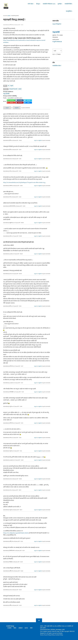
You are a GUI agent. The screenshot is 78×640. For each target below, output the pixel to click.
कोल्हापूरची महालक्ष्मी (13, 89)
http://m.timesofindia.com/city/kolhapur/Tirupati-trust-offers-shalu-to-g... (24, 182)
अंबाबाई (19, 89)
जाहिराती (20, 628)
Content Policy (59, 635)
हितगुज (38, 4)
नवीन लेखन (30, 4)
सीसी (31, 628)
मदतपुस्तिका (69, 11)
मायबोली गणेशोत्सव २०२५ (49, 4)
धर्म (8, 86)
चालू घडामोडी (6, 94)
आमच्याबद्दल (59, 630)
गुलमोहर (60, 4)
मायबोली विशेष (68, 4)
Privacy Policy (51, 635)
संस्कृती (11, 86)
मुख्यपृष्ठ (9, 15)
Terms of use (43, 635)
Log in (7, 108)
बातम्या (26, 628)
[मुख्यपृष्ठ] (6, 5)
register (17, 108)
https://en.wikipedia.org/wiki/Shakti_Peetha (16, 533)
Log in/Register (56, 24)
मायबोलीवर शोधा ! (56, 66)
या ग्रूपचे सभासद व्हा (57, 42)
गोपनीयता (53, 630)
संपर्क (63, 630)
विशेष (15, 628)
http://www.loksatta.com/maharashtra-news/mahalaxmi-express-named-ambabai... (24, 41)
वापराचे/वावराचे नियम (45, 630)
